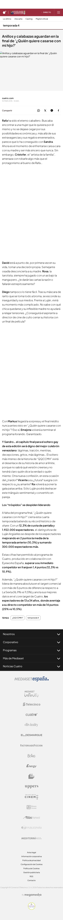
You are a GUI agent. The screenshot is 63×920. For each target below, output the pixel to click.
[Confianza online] (31, 908)
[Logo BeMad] (31, 776)
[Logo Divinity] (31, 725)
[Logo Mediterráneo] (31, 838)
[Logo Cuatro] (31, 714)
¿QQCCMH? (17, 618)
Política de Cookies (31, 868)
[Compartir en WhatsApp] (38, 110)
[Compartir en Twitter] (45, 110)
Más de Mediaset (13, 658)
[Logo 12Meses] (31, 807)
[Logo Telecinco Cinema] (31, 797)
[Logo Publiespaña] (31, 827)
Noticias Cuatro (12, 666)
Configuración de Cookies (31, 864)
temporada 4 (11, 25)
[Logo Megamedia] (33, 895)
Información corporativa (31, 856)
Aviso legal (31, 852)
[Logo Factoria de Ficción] (31, 745)
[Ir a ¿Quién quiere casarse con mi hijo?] (17, 12)
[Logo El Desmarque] (31, 735)
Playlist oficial (42, 19)
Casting (29, 19)
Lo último (7, 19)
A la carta (18, 19)
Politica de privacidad (31, 860)
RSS (31, 876)
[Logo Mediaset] (31, 680)
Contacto (31, 880)
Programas (10, 650)
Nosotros (9, 634)
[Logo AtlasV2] (31, 817)
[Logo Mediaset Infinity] (31, 694)
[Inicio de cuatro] (4, 12)
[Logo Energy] (31, 766)
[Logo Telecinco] (31, 704)
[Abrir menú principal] (58, 12)
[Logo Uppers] (31, 786)
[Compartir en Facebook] (58, 110)
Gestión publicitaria (31, 872)
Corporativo (10, 642)
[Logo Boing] (31, 755)
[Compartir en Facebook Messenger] (51, 110)
